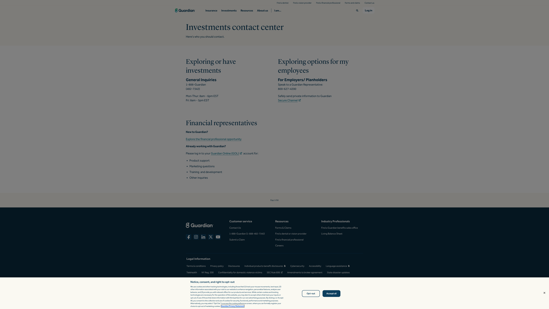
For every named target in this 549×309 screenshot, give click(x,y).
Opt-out (311, 293)
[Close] (544, 293)
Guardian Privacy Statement (232, 306)
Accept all (331, 293)
